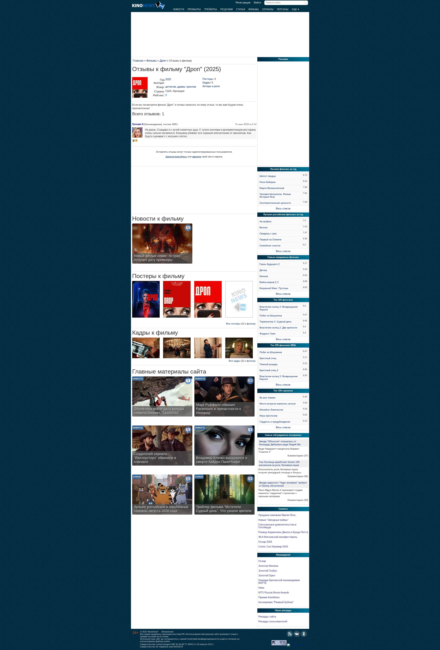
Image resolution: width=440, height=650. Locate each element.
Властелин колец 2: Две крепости (278, 327)
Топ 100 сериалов (283, 390)
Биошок (264, 276)
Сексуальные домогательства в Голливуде (277, 526)
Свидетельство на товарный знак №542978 (161, 647)
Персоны (282, 9)
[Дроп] (140, 88)
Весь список (283, 208)
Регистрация (243, 2)
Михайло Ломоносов (271, 409)
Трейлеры (210, 9)
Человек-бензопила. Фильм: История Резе (275, 195)
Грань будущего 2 (270, 264)
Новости (178, 9)
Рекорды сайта (267, 616)
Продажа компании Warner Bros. (277, 515)
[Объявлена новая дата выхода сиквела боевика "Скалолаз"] (162, 396)
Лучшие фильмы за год (283, 169)
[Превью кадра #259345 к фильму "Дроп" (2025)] (239, 348)
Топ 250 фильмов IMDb (283, 345)
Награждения (283, 554)
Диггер (263, 270)
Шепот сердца (268, 176)
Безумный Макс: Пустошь (274, 288)
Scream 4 (137, 124)
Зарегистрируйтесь (176, 156)
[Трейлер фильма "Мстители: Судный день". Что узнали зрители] (224, 495)
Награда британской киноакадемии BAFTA (279, 581)
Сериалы (267, 9)
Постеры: (209, 78)
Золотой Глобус (267, 570)
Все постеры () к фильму (241, 323)
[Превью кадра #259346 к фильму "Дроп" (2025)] (177, 348)
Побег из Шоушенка (271, 315)
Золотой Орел (266, 575)
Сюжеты (283, 509)
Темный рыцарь (269, 364)
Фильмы (253, 9)
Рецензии (226, 9)
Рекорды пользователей (272, 621)
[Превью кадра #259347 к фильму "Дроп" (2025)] (146, 348)
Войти (257, 2)
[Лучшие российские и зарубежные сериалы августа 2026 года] (162, 495)
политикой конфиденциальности (203, 639)
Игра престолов (268, 415)
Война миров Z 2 (269, 282)
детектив (170, 86)
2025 (168, 79)
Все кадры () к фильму (242, 360)
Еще (295, 9)
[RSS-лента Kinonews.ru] (290, 634)
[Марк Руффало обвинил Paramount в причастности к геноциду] (224, 396)
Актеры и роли (211, 86)
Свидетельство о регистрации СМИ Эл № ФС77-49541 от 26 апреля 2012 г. (177, 644)
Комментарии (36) (298, 476)
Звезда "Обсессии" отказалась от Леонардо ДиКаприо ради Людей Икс (280, 443)
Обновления (167, 632)
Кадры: (207, 82)
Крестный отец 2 (269, 370)
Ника (261, 587)
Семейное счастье (270, 245)
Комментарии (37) (298, 455)
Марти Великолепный (272, 188)
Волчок (263, 227)
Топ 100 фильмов (283, 300)
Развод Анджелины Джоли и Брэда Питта (283, 532)
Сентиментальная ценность (275, 202)
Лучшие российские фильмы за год (283, 214)
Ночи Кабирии (268, 182)
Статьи (240, 9)
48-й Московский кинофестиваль (277, 537)
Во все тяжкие (267, 397)
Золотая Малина (268, 565)
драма (181, 86)
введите (196, 156)
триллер (191, 86)
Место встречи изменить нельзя (278, 403)
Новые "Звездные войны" (273, 520)
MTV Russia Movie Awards (273, 592)
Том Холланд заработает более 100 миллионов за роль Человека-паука (279, 463)
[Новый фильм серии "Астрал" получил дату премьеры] (162, 243)
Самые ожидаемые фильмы (283, 257)
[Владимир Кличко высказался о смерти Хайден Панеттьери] (224, 445)
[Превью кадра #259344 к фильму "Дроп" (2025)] (208, 348)
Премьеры (194, 9)
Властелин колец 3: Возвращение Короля (279, 308)
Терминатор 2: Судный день (276, 321)
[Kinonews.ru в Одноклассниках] (304, 634)
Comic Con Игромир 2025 (273, 546)
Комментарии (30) (298, 500)
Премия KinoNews (269, 597)
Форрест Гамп (268, 333)
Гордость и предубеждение (275, 421)
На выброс (266, 221)
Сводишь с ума (268, 233)
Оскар (262, 561)
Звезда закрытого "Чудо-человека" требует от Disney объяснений (283, 484)
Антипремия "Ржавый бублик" (276, 602)
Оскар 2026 (265, 541)
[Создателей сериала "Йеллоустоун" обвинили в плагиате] (162, 445)
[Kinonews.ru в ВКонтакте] (297, 634)
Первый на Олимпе (271, 239)
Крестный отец (268, 358)
